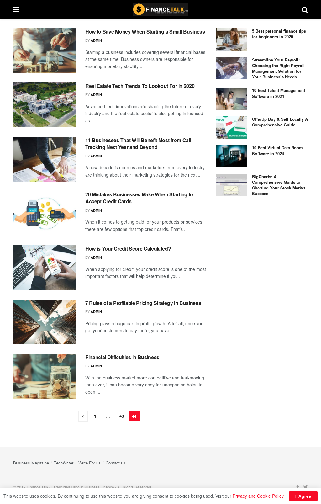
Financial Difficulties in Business (122, 357)
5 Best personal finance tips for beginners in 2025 (279, 34)
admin (96, 40)
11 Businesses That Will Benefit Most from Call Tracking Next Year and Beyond (138, 143)
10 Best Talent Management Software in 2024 (278, 93)
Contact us (115, 463)
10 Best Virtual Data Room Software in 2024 (277, 150)
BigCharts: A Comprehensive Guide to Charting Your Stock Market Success (278, 185)
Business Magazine (31, 463)
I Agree (303, 496)
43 (121, 416)
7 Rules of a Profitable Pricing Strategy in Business (143, 302)
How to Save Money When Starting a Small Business (145, 31)
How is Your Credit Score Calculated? (128, 248)
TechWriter (63, 463)
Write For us (89, 463)
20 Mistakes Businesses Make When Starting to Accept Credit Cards (139, 198)
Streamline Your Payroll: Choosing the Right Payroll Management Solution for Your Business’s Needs (278, 68)
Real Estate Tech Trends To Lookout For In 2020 (139, 85)
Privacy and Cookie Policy (258, 496)
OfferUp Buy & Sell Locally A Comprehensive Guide (280, 122)
